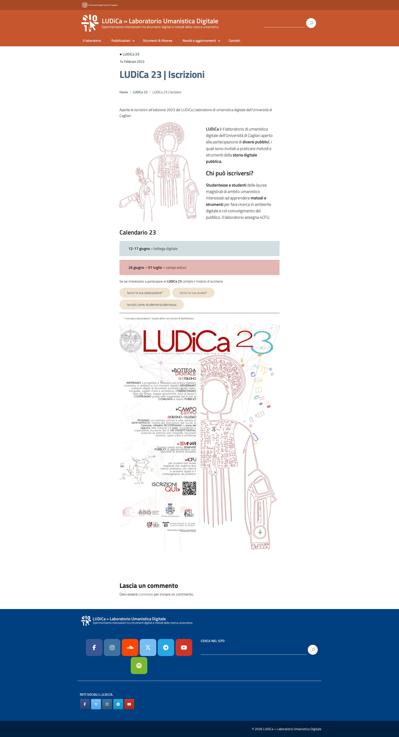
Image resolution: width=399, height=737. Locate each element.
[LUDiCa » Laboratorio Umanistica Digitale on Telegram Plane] (166, 647)
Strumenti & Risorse (157, 40)
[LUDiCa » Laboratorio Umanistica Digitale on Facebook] (85, 704)
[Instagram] (112, 647)
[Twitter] (148, 647)
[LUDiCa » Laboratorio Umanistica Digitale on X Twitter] (96, 704)
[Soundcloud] (130, 647)
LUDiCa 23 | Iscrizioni (161, 74)
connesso (145, 594)
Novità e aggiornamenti (199, 40)
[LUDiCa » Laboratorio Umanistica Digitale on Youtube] (184, 647)
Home (123, 92)
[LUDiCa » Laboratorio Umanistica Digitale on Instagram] (107, 704)
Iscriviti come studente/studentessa (151, 304)
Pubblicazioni (120, 40)
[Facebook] (94, 647)
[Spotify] (139, 665)
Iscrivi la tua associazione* (145, 292)
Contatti (234, 40)
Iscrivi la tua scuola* (193, 292)
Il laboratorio (92, 40)
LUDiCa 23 (131, 54)
